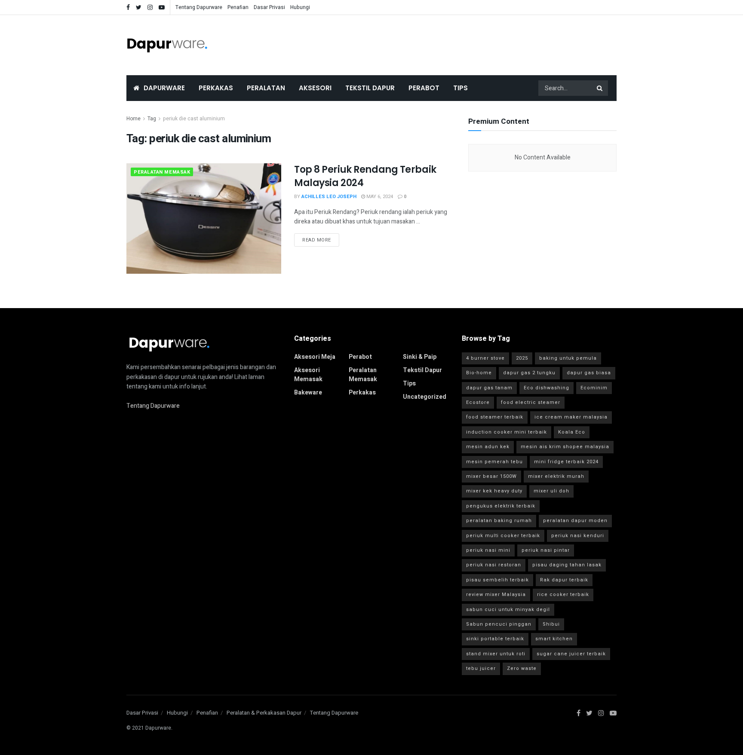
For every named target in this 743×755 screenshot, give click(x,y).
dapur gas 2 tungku (529, 372)
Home (133, 118)
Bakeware (308, 392)
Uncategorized (424, 396)
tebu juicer (481, 668)
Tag (151, 118)
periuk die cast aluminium (194, 118)
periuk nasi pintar (546, 550)
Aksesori (315, 87)
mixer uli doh (551, 491)
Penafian (238, 7)
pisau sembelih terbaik (497, 580)
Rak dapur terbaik (564, 580)
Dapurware (164, 87)
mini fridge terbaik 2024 (566, 461)
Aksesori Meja (314, 356)
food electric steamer (530, 402)
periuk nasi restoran (493, 565)
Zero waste (522, 668)
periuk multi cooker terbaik (503, 535)
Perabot (423, 87)
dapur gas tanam (489, 387)
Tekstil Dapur (370, 87)
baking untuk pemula (568, 358)
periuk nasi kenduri (577, 535)
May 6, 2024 (379, 196)
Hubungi (300, 7)
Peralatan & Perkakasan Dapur (264, 713)
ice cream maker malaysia (571, 417)
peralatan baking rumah (499, 520)
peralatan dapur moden (575, 520)
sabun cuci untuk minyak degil (508, 609)
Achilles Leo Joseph (328, 196)
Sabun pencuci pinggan (498, 624)
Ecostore (478, 402)
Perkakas (216, 87)
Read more (316, 240)
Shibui (551, 624)
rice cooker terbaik (563, 594)
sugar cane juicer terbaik (571, 653)
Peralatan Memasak (162, 172)
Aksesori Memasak (308, 375)
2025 (522, 358)
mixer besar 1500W (491, 476)
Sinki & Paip (419, 356)
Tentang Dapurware (198, 7)
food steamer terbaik (494, 417)
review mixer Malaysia (496, 594)
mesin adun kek (488, 446)
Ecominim (594, 387)
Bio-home (479, 372)
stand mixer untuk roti (495, 653)
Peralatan (266, 87)
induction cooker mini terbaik (506, 432)
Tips (460, 87)
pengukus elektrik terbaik (500, 506)
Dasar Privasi (269, 7)
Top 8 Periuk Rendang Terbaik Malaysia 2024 (365, 176)
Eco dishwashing (546, 387)
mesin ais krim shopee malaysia (565, 446)
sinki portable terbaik (495, 638)
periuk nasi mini (488, 550)
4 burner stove (485, 358)
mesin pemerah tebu (494, 461)
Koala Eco (571, 432)
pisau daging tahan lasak (567, 565)
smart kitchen (554, 638)
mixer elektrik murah (556, 476)
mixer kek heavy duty (494, 491)
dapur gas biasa (589, 372)
